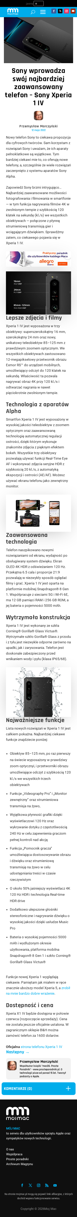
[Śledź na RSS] (47, 1185)
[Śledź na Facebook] (53, 11)
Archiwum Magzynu (19, 1164)
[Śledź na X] (60, 11)
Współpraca (14, 1154)
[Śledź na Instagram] (66, 11)
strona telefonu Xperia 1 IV (41, 1047)
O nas (10, 1149)
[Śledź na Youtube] (73, 11)
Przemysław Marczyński (38, 126)
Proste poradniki (17, 1159)
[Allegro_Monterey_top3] (38, 265)
